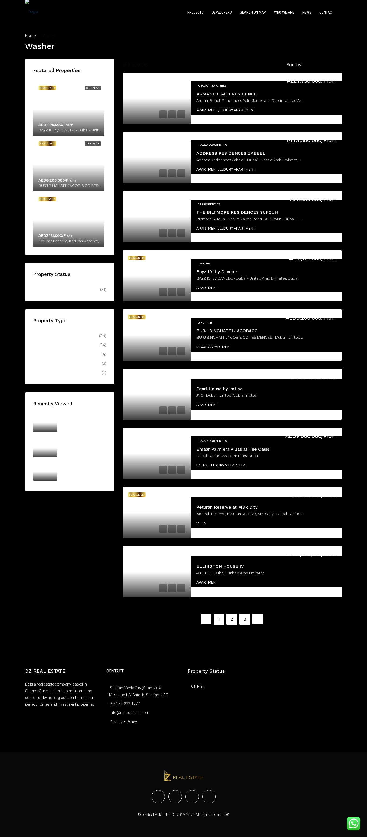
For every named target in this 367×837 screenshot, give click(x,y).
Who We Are (284, 12)
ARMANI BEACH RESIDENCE (226, 93)
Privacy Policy (123, 722)
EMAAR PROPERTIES (212, 145)
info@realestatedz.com (129, 713)
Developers (222, 12)
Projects (195, 12)
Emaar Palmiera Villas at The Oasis (232, 449)
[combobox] (322, 64)
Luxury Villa (49, 372)
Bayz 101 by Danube (216, 271)
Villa (41, 363)
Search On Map (253, 12)
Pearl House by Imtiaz (219, 388)
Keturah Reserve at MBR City (226, 507)
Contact (326, 12)
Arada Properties (212, 86)
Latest (43, 354)
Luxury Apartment (56, 344)
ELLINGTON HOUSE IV (220, 566)
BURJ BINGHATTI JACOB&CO (227, 330)
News (306, 12)
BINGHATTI (205, 322)
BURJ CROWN (75, 442)
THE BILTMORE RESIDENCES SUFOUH (237, 212)
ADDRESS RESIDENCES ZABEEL (230, 153)
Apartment (48, 335)
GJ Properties (209, 204)
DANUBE (204, 263)
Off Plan (45, 289)
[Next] (257, 619)
